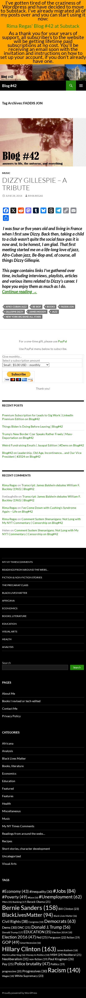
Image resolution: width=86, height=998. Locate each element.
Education (9, 623)
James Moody (37, 311)
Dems (9, 927)
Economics (9, 608)
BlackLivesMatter (27, 915)
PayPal (62, 341)
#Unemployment (60, 896)
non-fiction (38, 959)
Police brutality (32, 963)
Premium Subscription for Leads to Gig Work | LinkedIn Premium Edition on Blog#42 (37, 417)
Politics (58, 964)
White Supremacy (29, 976)
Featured (8, 788)
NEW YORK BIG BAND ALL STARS (23, 316)
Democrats (60, 921)
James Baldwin (67, 950)
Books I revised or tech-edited (21, 701)
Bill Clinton (68, 909)
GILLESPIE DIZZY (14, 311)
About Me (8, 693)
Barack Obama (39, 901)
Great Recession (30, 942)
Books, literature (14, 616)
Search (6, 663)
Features (7, 796)
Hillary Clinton (29, 948)
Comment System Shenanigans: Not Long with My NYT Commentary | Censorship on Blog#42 (41, 520)
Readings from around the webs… (25, 569)
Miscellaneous (11, 811)
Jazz (54, 311)
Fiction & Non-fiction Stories (22, 577)
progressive (12, 971)
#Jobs (64, 891)
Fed (42, 937)
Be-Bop (37, 306)
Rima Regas (35, 195)
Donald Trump (12, 932)
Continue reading (19, 291)
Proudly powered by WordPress (19, 992)
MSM (56, 954)
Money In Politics (38, 954)
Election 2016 (19, 937)
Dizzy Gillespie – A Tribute (34, 184)
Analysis (7, 646)
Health (6, 639)
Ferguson (57, 937)
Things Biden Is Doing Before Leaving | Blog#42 (32, 426)
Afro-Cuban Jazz (16, 306)
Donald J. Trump (50, 927)
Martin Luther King (13, 955)
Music (6, 173)
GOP (10, 942)
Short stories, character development (26, 848)
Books (51, 306)
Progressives (34, 971)
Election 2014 (62, 932)
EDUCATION (37, 932)
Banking (20, 901)
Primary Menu (81, 86)
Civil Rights (15, 921)
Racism (64, 970)
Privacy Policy (11, 716)
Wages (8, 976)
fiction (73, 937)
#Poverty (14, 896)
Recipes (7, 841)
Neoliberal (72, 954)
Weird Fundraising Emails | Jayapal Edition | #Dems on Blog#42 (43, 445)
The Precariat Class (15, 585)
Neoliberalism (15, 959)
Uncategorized (11, 856)
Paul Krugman (61, 959)
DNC (24, 927)
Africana (8, 600)
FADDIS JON (67, 306)
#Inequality (40, 891)
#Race (33, 897)
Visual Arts (9, 631)
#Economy (15, 891)
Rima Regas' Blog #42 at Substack (43, 26)
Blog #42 (9, 85)
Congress (36, 921)
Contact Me (9, 708)
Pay (8, 964)
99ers (7, 901)
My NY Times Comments (17, 562)
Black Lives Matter (14, 592)
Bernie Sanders (30, 907)
